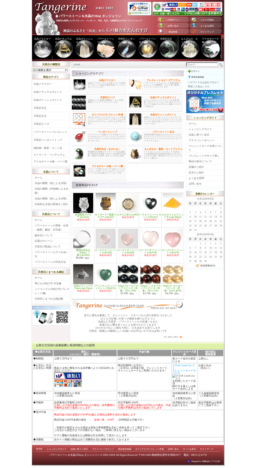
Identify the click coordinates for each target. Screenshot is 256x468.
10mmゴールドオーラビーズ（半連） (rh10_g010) (173, 288)
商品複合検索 (124, 449)
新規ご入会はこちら (199, 86)
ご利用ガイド (173, 20)
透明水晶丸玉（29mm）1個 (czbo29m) (83, 252)
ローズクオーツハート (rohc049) (128, 251)
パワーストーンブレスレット (105, 40)
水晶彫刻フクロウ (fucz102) (83, 215)
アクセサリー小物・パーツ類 (210, 40)
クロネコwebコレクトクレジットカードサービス (184, 369)
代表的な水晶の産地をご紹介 (51, 204)
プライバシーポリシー (202, 140)
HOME (39, 449)
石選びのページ (44, 240)
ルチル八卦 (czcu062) (128, 214)
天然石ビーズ (41, 123)
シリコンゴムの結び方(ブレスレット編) (52, 291)
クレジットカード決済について (205, 148)
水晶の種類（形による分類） (51, 198)
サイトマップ (207, 32)
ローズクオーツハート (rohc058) (105, 251)
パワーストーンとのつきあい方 (51, 254)
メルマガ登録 (207, 20)
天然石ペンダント (126, 40)
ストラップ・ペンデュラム (49, 154)
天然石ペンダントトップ (48, 139)
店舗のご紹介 (196, 166)
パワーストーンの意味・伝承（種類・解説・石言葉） (51, 227)
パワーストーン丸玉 (147, 40)
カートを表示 (189, 449)
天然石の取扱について (48, 246)
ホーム (38, 177)
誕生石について (44, 235)
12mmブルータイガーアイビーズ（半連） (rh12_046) (128, 288)
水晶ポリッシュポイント (84, 40)
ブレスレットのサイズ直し (204, 155)
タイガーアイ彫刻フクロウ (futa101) (105, 215)
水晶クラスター (42, 38)
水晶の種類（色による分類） (51, 183)
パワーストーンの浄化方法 (50, 261)
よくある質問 (207, 26)
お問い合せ (173, 26)
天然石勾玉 (166, 38)
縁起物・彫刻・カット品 (48, 147)
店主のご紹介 (196, 172)
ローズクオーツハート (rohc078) (150, 251)
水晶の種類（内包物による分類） (51, 190)
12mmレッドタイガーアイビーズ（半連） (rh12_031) (150, 288)
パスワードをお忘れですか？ (203, 82)
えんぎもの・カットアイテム (189, 40)
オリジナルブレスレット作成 (149, 449)
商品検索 (173, 32)
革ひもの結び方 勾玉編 (48, 283)
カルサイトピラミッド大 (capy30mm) (173, 215)
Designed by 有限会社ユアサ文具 (205, 461)
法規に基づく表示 (199, 134)
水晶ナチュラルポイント (63, 40)
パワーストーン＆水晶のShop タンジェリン (90, 16)
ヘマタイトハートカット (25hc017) (150, 215)
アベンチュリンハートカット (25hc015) (105, 287)
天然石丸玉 (40, 115)
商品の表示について (200, 161)
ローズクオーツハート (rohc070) (173, 251)
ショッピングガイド (200, 129)
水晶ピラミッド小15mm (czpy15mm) (83, 287)
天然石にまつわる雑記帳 (49, 298)
